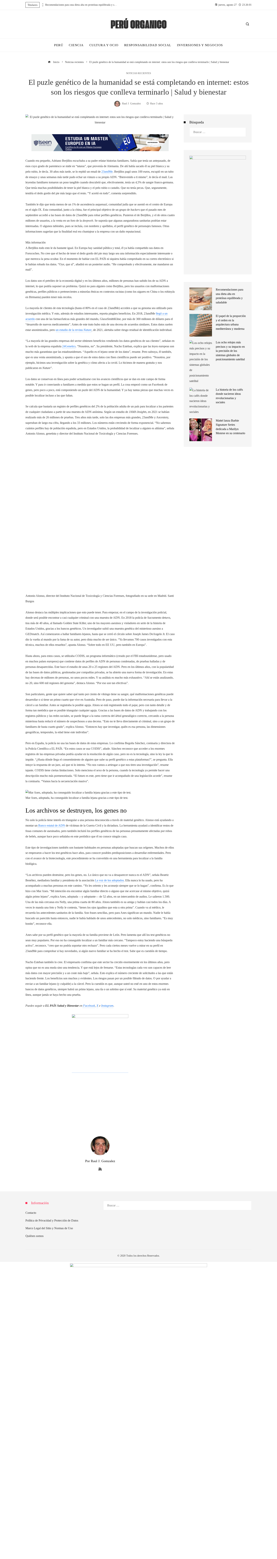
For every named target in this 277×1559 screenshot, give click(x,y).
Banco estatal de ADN (51, 825)
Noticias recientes (138, 73)
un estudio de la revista (74, 329)
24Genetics (69, 346)
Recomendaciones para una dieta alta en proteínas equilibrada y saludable (81, 4)
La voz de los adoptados (109, 880)
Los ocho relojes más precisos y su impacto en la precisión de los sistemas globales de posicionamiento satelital (230, 351)
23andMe (107, 171)
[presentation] (42, 4)
